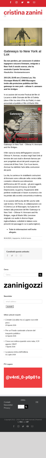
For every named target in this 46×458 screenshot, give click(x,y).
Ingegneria (16, 238)
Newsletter (8, 405)
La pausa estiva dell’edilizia (16, 352)
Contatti (7, 402)
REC (21, 422)
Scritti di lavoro (26, 238)
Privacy (7, 408)
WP (27, 422)
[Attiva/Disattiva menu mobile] (5, 16)
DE (37, 402)
